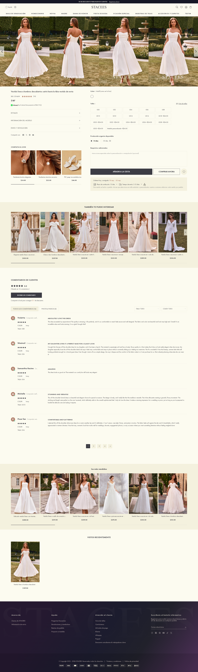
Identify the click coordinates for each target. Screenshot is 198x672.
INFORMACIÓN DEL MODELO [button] (21, 120)
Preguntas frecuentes (58, 621)
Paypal (97, 639)
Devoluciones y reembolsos (60, 624)
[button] (2, 51)
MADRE (64, 14)
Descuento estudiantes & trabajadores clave (110, 642)
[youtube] (164, 633)
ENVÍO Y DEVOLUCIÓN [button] (19, 128)
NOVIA (53, 14)
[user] (186, 7)
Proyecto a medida (58, 632)
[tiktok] (167, 633)
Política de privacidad (131, 661)
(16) (34, 96)
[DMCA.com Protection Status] (136, 665)
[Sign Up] (185, 627)
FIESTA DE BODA (100, 14)
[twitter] (171, 633)
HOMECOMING (37, 14)
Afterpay (98, 635)
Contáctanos (99, 624)
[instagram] (152, 633)
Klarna (97, 632)
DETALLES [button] (14, 113)
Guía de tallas (100, 621)
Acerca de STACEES (18, 621)
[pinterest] (160, 633)
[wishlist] (181, 7)
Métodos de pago (101, 628)
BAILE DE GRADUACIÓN (16, 14)
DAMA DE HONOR (80, 14)
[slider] (27, 96)
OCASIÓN (121, 14)
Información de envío (19, 624)
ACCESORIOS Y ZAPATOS (168, 14)
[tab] (46, 113)
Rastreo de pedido (57, 628)
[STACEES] (99, 7)
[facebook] (156, 633)
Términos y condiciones (113, 661)
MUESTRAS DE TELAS (144, 14)
